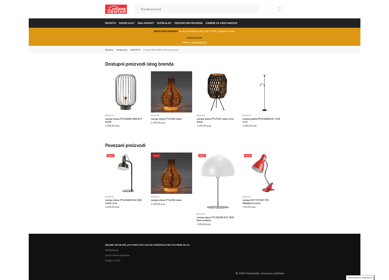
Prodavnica (122, 50)
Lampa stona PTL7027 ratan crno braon (215, 120)
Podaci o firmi (112, 260)
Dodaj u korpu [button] (125, 213)
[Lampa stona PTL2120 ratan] (171, 92)
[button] (274, 9)
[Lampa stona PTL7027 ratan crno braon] (217, 92)
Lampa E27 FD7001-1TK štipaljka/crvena (255, 202)
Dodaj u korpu (125, 132)
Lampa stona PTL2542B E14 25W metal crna (123, 202)
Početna (109, 50)
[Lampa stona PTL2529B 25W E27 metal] (125, 92)
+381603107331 (199, 42)
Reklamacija (111, 250)
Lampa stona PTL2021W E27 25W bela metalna (215, 219)
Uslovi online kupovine (117, 255)
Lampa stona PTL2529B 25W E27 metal (123, 120)
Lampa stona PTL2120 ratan (166, 118)
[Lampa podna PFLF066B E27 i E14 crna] (263, 92)
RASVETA (135, 50)
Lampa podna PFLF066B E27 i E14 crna (261, 120)
